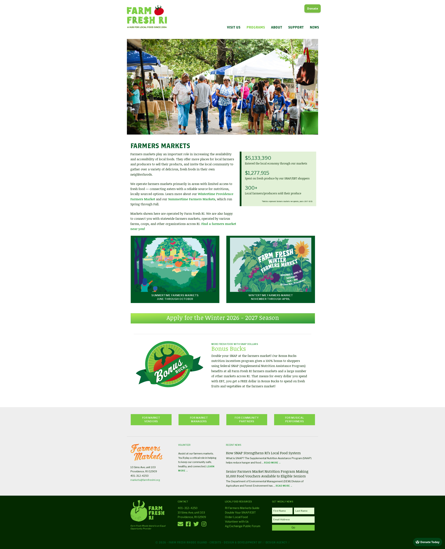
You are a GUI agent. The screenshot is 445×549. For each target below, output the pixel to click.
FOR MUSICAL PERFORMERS (294, 419)
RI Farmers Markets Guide (242, 508)
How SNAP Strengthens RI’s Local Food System (263, 452)
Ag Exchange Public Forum (242, 526)
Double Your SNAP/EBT (240, 512)
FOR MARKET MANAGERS (199, 419)
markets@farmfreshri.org (145, 480)
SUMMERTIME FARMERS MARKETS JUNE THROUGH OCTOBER (175, 297)
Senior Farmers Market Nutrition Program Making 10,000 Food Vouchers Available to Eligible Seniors (267, 473)
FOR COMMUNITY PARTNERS (247, 419)
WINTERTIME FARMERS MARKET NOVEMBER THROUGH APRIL (270, 297)
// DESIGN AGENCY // (276, 542)
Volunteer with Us (237, 521)
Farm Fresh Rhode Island (147, 17)
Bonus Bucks (228, 348)
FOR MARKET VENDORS (151, 419)
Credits (215, 542)
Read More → (272, 462)
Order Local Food (236, 517)
